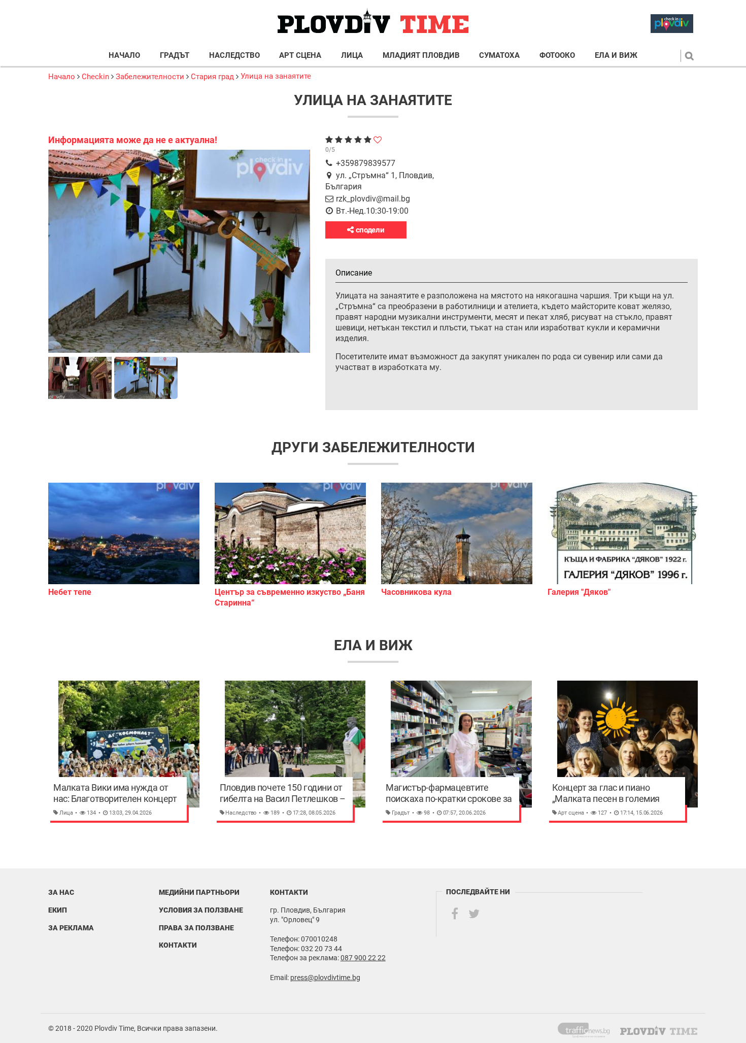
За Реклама (71, 928)
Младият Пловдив (421, 55)
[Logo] (373, 21)
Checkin (95, 76)
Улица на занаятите (276, 76)
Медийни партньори (199, 892)
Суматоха (499, 55)
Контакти (178, 945)
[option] (124, 540)
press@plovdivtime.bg (325, 977)
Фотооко (557, 55)
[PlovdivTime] (588, 1028)
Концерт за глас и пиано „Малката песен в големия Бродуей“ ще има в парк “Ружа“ (614, 793)
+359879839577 (365, 163)
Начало (124, 55)
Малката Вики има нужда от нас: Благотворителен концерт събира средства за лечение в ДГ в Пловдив (115, 793)
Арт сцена (300, 55)
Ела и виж (616, 55)
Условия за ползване (201, 910)
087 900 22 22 (363, 958)
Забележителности (150, 76)
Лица (352, 55)
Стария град (212, 76)
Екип (57, 910)
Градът (174, 55)
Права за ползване (196, 928)
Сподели (369, 229)
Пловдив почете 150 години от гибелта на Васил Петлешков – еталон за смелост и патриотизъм (283, 793)
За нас (61, 892)
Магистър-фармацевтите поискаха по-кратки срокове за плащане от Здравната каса (449, 793)
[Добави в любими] (378, 140)
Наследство (234, 55)
